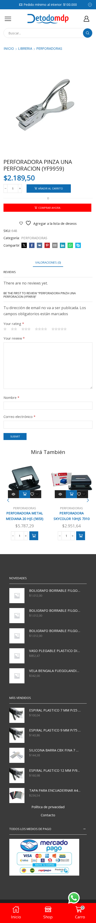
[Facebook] (32, 245)
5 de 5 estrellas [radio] (59, 329)
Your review (14, 338)
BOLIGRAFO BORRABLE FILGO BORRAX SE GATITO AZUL (55, 630)
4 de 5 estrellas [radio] (41, 329)
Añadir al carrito (50, 188)
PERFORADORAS (49, 48)
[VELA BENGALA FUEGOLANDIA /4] (16, 675)
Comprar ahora (49, 207)
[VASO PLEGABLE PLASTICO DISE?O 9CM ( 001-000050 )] (16, 655)
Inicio (9, 48)
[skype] (77, 245)
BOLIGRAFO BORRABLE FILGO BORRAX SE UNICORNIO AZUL (55, 590)
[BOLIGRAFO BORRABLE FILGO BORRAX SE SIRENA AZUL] (16, 615)
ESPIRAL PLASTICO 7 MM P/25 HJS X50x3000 (55, 710)
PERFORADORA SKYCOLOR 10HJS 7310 (71, 516)
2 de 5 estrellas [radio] (14, 329)
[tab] (48, 262)
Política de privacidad (48, 806)
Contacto (48, 815)
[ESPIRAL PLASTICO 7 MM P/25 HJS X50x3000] (16, 715)
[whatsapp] (70, 245)
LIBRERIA (25, 48)
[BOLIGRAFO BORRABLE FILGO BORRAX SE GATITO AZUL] (16, 635)
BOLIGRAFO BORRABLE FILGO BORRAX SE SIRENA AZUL (55, 610)
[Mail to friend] (55, 245)
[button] (33, 535)
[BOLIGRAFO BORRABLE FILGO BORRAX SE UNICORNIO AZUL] (16, 595)
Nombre (11, 397)
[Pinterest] (47, 245)
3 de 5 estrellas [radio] (26, 329)
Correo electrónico (19, 416)
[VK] (39, 245)
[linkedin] (62, 245)
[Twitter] (24, 245)
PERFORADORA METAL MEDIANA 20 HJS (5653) (24, 516)
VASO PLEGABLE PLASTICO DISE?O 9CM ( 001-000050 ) (55, 650)
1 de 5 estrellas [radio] (5, 329)
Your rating (13, 323)
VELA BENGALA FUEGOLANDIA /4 (55, 670)
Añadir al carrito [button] (24, 494)
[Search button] (87, 33)
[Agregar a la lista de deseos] (35, 494)
